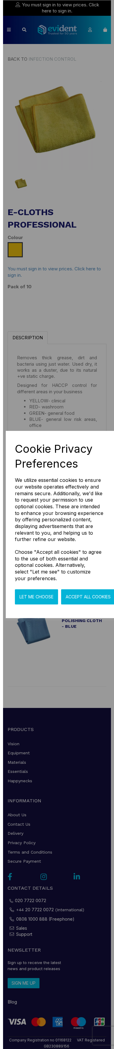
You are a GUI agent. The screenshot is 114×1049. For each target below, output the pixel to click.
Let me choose (36, 596)
